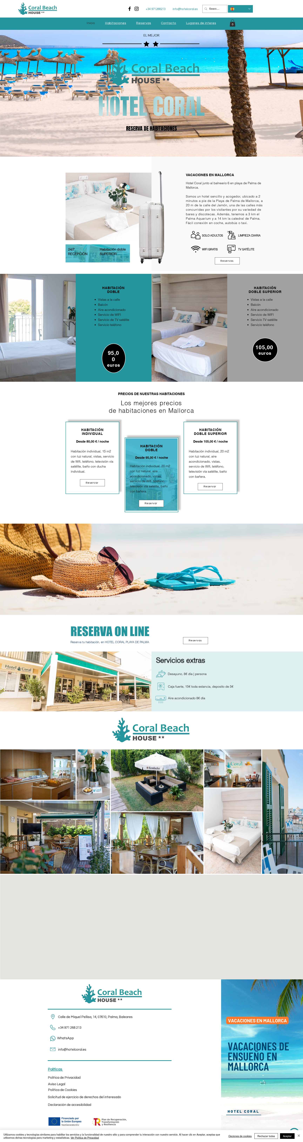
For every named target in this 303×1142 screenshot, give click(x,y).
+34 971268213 (156, 9)
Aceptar (287, 1136)
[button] (232, 23)
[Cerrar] (299, 1136)
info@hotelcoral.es (185, 9)
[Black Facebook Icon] (129, 9)
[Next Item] (297, 811)
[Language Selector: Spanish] (240, 9)
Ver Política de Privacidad (85, 1137)
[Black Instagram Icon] (136, 9)
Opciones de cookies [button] (240, 1136)
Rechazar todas (266, 1136)
